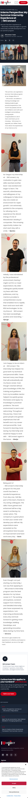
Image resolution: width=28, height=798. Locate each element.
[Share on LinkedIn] (5, 40)
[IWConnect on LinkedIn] (3, 755)
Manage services (14, 779)
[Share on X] (9, 40)
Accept (14, 783)
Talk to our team (8, 694)
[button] (25, 764)
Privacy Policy (17, 795)
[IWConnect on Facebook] (7, 755)
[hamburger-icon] (16, 2)
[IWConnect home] (8, 743)
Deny (14, 788)
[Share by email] (13, 40)
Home (2, 10)
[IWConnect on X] (15, 755)
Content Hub (10, 10)
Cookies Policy (10, 795)
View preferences (14, 792)
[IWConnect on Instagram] (11, 755)
